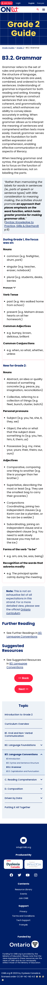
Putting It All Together (17, 807)
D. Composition (14, 788)
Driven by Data (13, 798)
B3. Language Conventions (21, 754)
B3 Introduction (13, 758)
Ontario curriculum (18, 611)
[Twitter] (19, 875)
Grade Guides (8, 47)
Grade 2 (20, 47)
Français (23, 924)
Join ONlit (23, 898)
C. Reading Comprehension (21, 779)
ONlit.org (5, 973)
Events (23, 893)
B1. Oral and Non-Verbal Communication (19, 734)
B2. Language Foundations (20, 745)
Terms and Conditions (23, 915)
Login (18, 3)
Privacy (23, 911)
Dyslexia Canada (29, 973)
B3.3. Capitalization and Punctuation (22, 771)
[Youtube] (27, 875)
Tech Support (23, 920)
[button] (38, 9)
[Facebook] (11, 875)
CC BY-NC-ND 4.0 (26, 976)
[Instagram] (35, 875)
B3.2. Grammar (13, 767)
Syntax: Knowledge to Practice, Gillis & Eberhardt (21, 224)
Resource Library (23, 889)
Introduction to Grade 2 (19, 714)
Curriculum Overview (17, 723)
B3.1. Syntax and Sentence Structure (22, 763)
